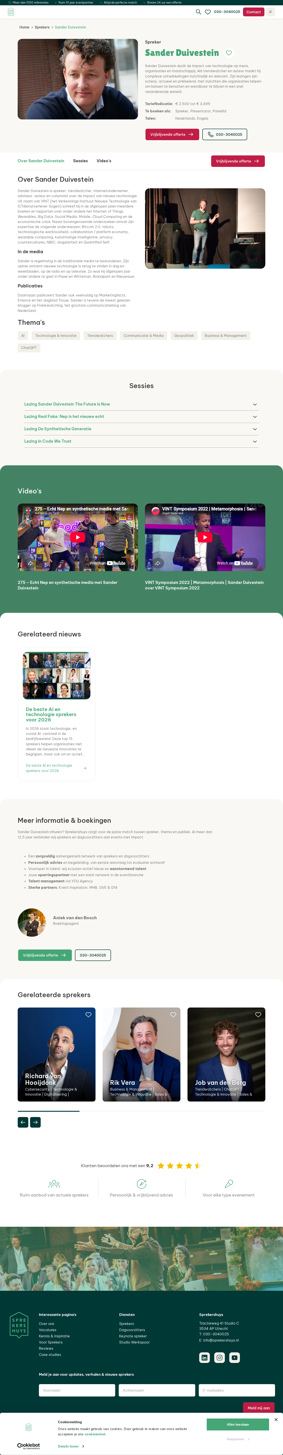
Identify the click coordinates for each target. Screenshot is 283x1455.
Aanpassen (235, 1439)
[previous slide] (23, 1122)
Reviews (46, 1348)
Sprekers (42, 27)
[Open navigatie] (270, 12)
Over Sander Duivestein (41, 160)
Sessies (80, 160)
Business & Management (226, 335)
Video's (104, 160)
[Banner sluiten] (276, 1419)
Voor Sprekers (51, 1342)
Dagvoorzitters (132, 1330)
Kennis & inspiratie (54, 1336)
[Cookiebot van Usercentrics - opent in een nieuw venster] (28, 1446)
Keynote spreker (133, 1336)
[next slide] (35, 1122)
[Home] (11, 12)
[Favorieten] (207, 11)
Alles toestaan (238, 1424)
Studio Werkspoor (134, 1342)
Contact (254, 12)
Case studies (50, 1354)
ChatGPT (29, 347)
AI (23, 335)
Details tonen (68, 1446)
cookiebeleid (95, 1434)
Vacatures (47, 1330)
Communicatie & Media (144, 335)
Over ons (46, 1323)
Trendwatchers (100, 335)
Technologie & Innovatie (55, 335)
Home (24, 27)
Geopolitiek (184, 335)
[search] (198, 11)
